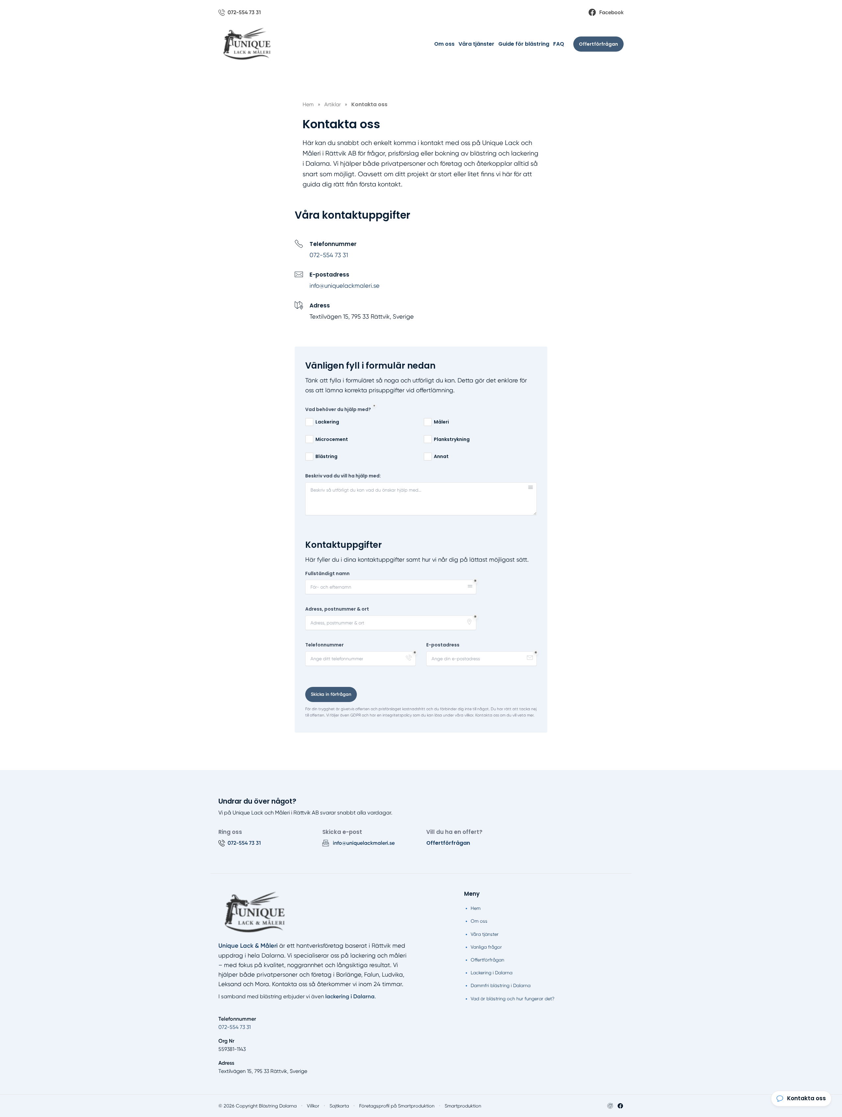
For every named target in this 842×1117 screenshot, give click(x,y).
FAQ (558, 44)
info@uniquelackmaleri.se (345, 285)
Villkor (313, 1105)
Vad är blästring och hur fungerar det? (513, 998)
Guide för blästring (523, 44)
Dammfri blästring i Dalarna (501, 985)
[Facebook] (620, 1106)
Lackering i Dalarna (491, 972)
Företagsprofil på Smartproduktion (396, 1105)
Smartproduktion (463, 1105)
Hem (476, 908)
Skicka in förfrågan (331, 694)
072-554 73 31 (329, 255)
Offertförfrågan (598, 44)
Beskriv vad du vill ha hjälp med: (343, 476)
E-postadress (442, 645)
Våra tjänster (476, 44)
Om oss (444, 44)
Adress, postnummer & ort (337, 609)
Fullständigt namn (327, 574)
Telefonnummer (324, 645)
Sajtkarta (339, 1105)
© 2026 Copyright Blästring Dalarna (257, 1105)
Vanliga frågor (486, 947)
